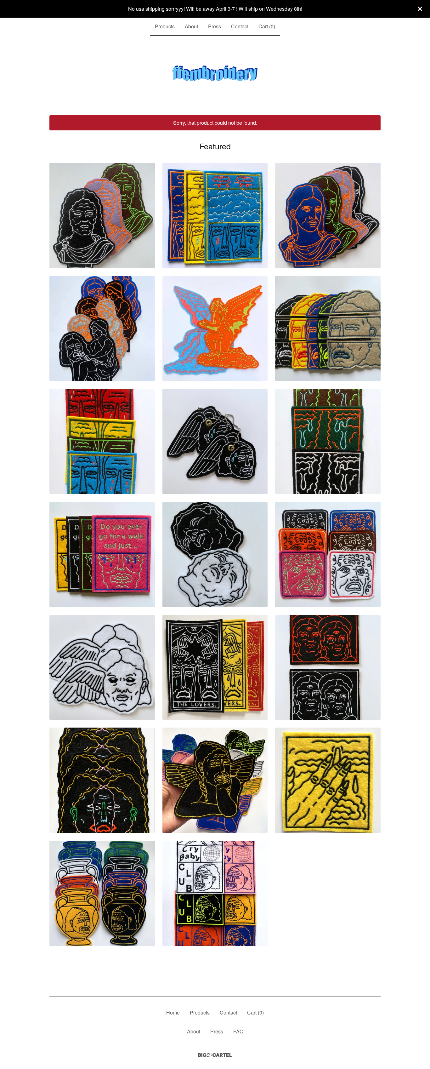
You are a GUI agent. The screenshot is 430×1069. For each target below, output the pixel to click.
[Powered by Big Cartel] (215, 1055)
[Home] (215, 75)
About (191, 26)
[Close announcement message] (420, 9)
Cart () (266, 26)
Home (173, 1012)
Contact (239, 26)
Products (165, 26)
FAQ (238, 1031)
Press (214, 26)
